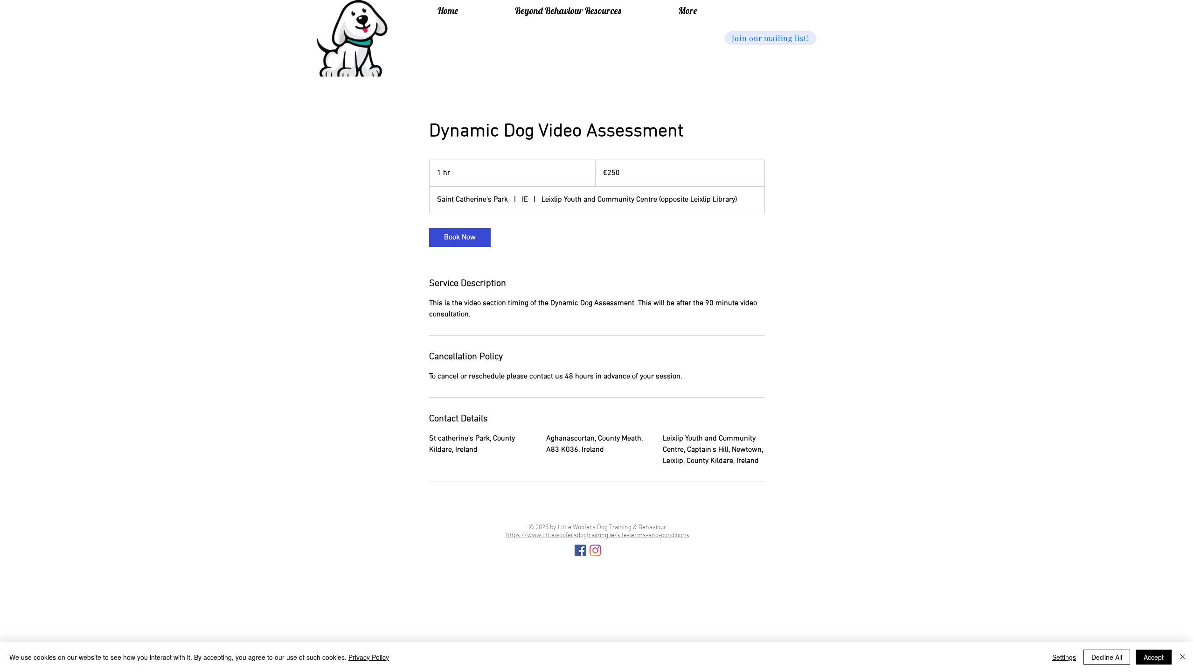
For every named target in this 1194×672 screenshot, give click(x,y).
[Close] (1182, 657)
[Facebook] (580, 550)
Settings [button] (1064, 657)
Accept (1154, 657)
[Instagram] (595, 550)
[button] (770, 38)
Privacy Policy (368, 657)
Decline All (1106, 657)
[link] (460, 237)
